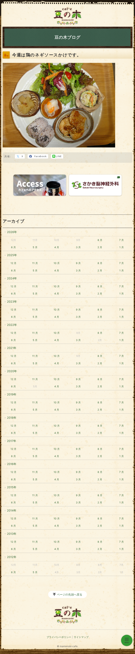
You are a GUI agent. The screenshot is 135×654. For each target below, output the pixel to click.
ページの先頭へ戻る (69, 594)
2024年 (12, 278)
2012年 (11, 557)
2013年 (11, 533)
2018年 (11, 417)
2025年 (12, 255)
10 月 (57, 263)
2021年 (11, 348)
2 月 (100, 247)
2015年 (11, 487)
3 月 (78, 247)
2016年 (11, 464)
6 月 (13, 247)
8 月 (100, 239)
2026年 (12, 232)
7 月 (121, 239)
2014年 (11, 510)
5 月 (35, 247)
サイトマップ (81, 637)
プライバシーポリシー (59, 637)
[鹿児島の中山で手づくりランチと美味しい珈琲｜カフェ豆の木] (67, 16)
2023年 (12, 301)
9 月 (78, 263)
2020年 (12, 371)
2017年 (11, 441)
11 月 (35, 263)
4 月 (56, 247)
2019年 (11, 394)
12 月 (13, 263)
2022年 (12, 325)
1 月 (121, 247)
